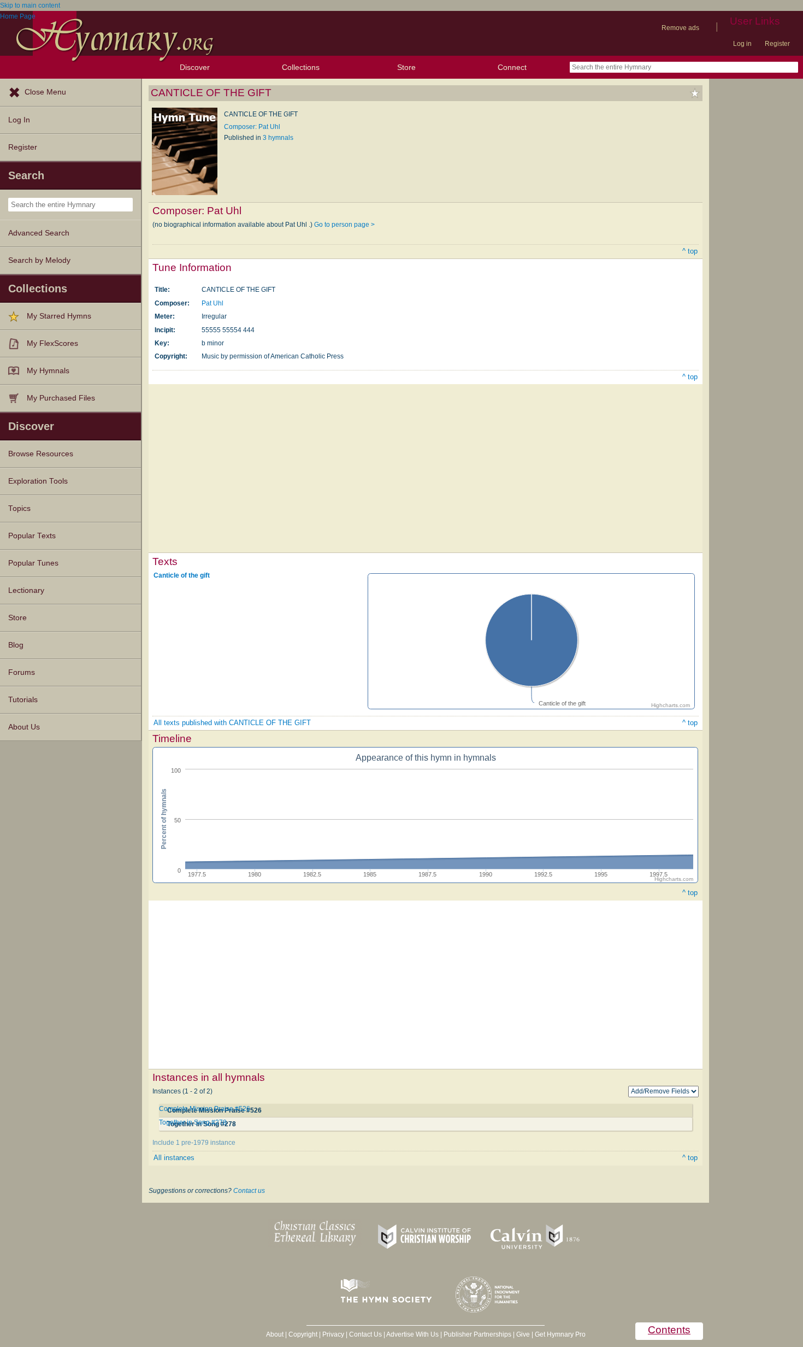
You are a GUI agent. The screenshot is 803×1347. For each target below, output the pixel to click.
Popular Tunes (33, 563)
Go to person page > (344, 224)
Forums (21, 672)
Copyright (302, 1334)
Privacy (333, 1334)
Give (523, 1334)
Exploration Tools (38, 481)
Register (777, 44)
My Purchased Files (61, 398)
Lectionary (26, 590)
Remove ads (680, 28)
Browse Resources (40, 454)
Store (406, 67)
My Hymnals (48, 371)
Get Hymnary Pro (560, 1334)
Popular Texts (32, 536)
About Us (24, 727)
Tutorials (23, 700)
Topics (19, 508)
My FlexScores (52, 343)
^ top (690, 251)
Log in (742, 44)
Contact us (249, 1191)
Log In (19, 120)
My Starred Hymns (59, 316)
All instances (173, 1158)
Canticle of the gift (181, 575)
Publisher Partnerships (477, 1334)
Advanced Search (38, 233)
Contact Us (365, 1334)
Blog (15, 645)
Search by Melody (39, 260)
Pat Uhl (212, 303)
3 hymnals (278, 138)
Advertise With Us (412, 1334)
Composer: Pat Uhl (252, 127)
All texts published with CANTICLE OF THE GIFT (232, 723)
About (275, 1334)
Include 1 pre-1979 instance (193, 1142)
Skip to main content (30, 5)
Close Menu (45, 92)
